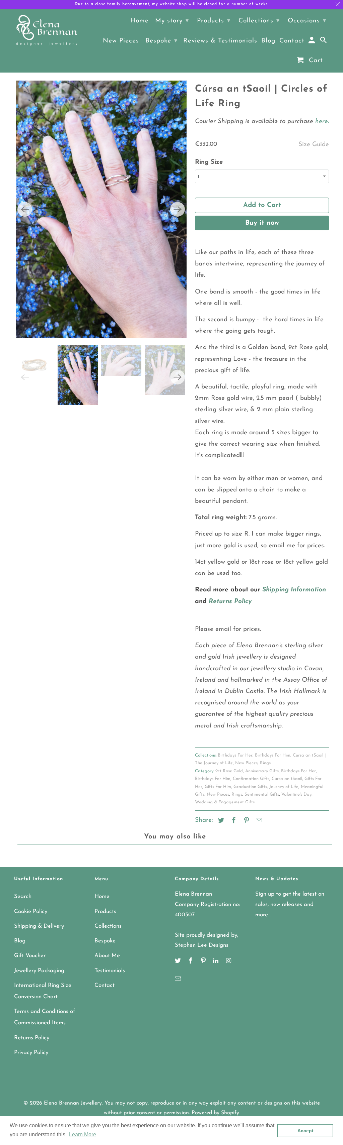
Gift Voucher (30, 955)
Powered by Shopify (215, 1113)
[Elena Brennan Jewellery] (46, 31)
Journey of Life (283, 787)
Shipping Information (294, 590)
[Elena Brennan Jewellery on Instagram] (229, 961)
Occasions (307, 21)
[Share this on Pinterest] (245, 821)
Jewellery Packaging (39, 971)
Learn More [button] (82, 1134)
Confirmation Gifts (251, 779)
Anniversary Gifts (262, 771)
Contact (104, 985)
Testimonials (109, 971)
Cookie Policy (30, 911)
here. (321, 121)
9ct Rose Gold (229, 771)
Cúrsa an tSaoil (287, 779)
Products (105, 911)
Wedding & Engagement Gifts (225, 802)
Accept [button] (305, 1130)
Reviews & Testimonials (220, 41)
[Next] (177, 146)
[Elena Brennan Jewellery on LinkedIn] (216, 961)
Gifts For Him (218, 787)
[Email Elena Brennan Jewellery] (178, 980)
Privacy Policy (31, 1052)
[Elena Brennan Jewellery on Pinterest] (204, 961)
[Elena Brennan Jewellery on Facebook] (191, 961)
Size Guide (313, 144)
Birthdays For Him (272, 755)
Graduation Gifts (250, 787)
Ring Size (209, 162)
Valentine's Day (296, 794)
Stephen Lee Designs (201, 945)
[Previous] (24, 146)
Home (102, 896)
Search (22, 896)
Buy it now (262, 223)
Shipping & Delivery (39, 926)
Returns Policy (31, 1038)
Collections (108, 926)
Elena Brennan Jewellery (73, 1103)
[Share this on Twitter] (220, 821)
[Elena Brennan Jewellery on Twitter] (178, 961)
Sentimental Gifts (262, 794)
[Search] (324, 41)
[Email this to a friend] (258, 821)
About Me (107, 955)
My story (172, 21)
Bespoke (105, 941)
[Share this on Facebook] (232, 821)
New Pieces (246, 763)
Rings (265, 763)
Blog (19, 941)
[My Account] (312, 41)
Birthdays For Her (235, 755)
